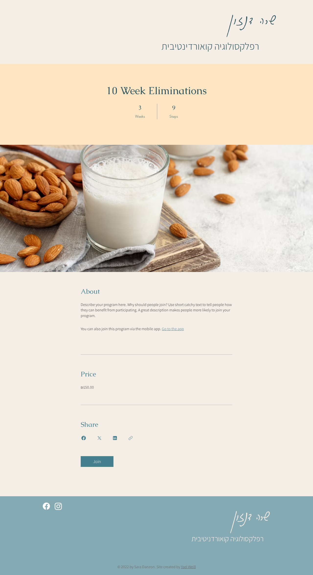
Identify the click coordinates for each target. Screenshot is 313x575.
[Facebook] (46, 506)
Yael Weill (188, 566)
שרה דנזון (253, 17)
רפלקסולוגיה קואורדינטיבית (210, 46)
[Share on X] (99, 438)
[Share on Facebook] (84, 438)
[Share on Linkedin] (115, 438)
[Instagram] (58, 506)
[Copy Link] (131, 438)
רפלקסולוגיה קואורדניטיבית (227, 538)
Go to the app (173, 328)
